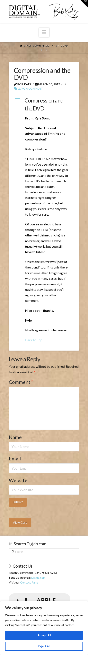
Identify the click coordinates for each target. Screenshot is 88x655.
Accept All (44, 635)
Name (15, 437)
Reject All (44, 646)
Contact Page (29, 582)
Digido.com (38, 577)
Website (18, 480)
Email (15, 458)
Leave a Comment (30, 88)
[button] (44, 32)
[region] (44, 628)
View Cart (20, 522)
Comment (21, 382)
